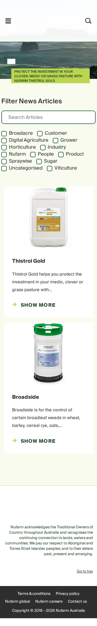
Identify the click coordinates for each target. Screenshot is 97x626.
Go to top (85, 571)
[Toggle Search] (88, 21)
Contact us (77, 601)
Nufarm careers (49, 601)
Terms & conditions (34, 594)
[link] (41, 20)
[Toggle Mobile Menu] (8, 21)
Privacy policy (67, 594)
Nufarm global (17, 601)
